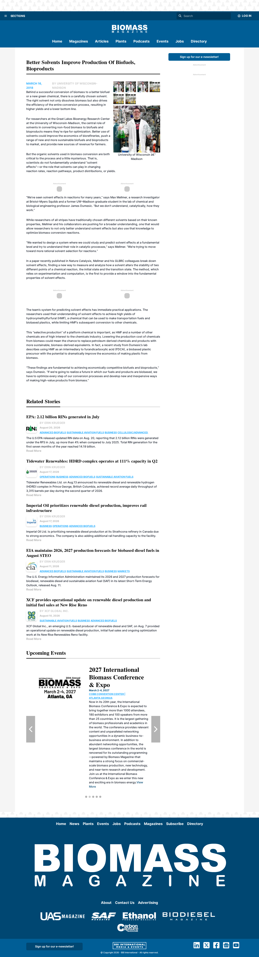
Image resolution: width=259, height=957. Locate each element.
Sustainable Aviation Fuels (85, 432)
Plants (121, 41)
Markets (124, 571)
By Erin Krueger (52, 423)
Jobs (179, 41)
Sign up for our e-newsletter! (199, 57)
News (74, 824)
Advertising (148, 903)
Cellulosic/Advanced (133, 432)
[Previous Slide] (30, 729)
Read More (33, 450)
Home (57, 41)
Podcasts (141, 41)
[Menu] (5, 15)
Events (162, 41)
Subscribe (175, 824)
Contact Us (124, 903)
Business (111, 432)
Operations (48, 476)
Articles (102, 41)
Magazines (78, 41)
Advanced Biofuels (53, 432)
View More (126, 791)
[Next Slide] (155, 729)
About (106, 903)
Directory (199, 41)
